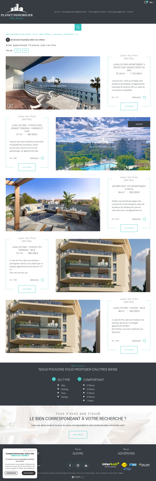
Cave (63, 393)
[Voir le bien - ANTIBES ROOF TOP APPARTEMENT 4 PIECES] (53, 204)
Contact (130, 12)
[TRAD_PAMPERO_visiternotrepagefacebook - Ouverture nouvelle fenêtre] (70, 465)
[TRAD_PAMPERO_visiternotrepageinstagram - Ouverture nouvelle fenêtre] (78, 465)
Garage (64, 397)
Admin (98, 473)
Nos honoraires (71, 473)
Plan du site (80, 473)
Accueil (57, 12)
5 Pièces (91, 393)
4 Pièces (91, 397)
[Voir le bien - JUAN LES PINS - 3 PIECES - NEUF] (53, 326)
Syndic (122, 12)
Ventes (64, 12)
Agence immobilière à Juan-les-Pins (18, 34)
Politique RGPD (112, 473)
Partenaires (104, 473)
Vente (35, 34)
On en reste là (28, 451)
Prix (17, 50)
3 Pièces (91, 389)
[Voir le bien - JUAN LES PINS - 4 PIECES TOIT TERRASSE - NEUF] (103, 265)
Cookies (120, 473)
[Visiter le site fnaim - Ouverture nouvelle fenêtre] (124, 464)
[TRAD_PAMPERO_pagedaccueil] (17, 18)
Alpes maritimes (45, 34)
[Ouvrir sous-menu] (68, 12)
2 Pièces (91, 385)
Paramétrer (11, 473)
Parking (64, 389)
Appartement (69, 34)
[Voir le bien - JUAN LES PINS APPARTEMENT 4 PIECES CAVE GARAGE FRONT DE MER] (53, 83)
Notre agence (113, 12)
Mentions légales (89, 473)
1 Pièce (90, 400)
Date (25, 50)
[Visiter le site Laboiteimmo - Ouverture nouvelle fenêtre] (78, 477)
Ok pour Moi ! (29, 473)
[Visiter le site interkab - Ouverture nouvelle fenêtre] (110, 464)
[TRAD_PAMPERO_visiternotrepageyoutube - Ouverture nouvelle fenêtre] (86, 465)
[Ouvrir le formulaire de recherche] (78, 27)
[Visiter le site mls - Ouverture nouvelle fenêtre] (132, 465)
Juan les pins (57, 34)
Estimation (82, 12)
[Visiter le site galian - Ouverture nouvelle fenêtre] (144, 465)
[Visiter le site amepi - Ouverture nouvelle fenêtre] (127, 469)
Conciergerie (101, 12)
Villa (63, 385)
